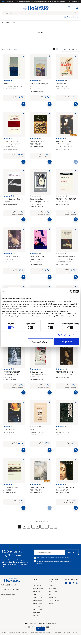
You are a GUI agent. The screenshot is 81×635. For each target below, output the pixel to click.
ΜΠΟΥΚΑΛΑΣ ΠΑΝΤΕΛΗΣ (12, 86)
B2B (50, 594)
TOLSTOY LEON (8, 432)
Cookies (35, 615)
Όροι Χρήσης (59, 632)
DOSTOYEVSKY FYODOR (64, 147)
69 (56, 527)
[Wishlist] (69, 8)
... (51, 527)
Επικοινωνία (53, 591)
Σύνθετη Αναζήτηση (71, 17)
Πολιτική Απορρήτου (72, 632)
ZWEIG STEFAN (35, 144)
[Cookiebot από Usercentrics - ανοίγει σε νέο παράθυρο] (70, 291)
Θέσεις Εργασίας (38, 588)
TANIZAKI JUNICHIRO (64, 375)
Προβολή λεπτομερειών (66, 335)
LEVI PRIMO (7, 202)
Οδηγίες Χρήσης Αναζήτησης (38, 604)
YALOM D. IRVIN (35, 89)
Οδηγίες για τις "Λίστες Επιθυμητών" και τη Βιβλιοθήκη (38, 595)
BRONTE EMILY (9, 259)
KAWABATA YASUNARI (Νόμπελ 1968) (38, 376)
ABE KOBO (7, 490)
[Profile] (73, 8)
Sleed (49, 632)
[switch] (30, 327)
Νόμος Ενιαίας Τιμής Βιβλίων (37, 610)
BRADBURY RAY (61, 86)
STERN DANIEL (8, 377)
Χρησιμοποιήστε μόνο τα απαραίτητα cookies (40, 341)
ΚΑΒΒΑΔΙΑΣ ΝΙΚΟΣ (36, 432)
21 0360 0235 (75, 1)
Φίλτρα (41, 629)
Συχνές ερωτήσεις (52, 586)
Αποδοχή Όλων (66, 342)
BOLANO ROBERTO (62, 432)
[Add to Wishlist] (23, 56)
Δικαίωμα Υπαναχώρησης (54, 598)
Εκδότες (9, 23)
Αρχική (4, 23)
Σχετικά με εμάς (38, 585)
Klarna (51, 603)
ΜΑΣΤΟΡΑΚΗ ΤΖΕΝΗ (63, 262)
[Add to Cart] (23, 104)
